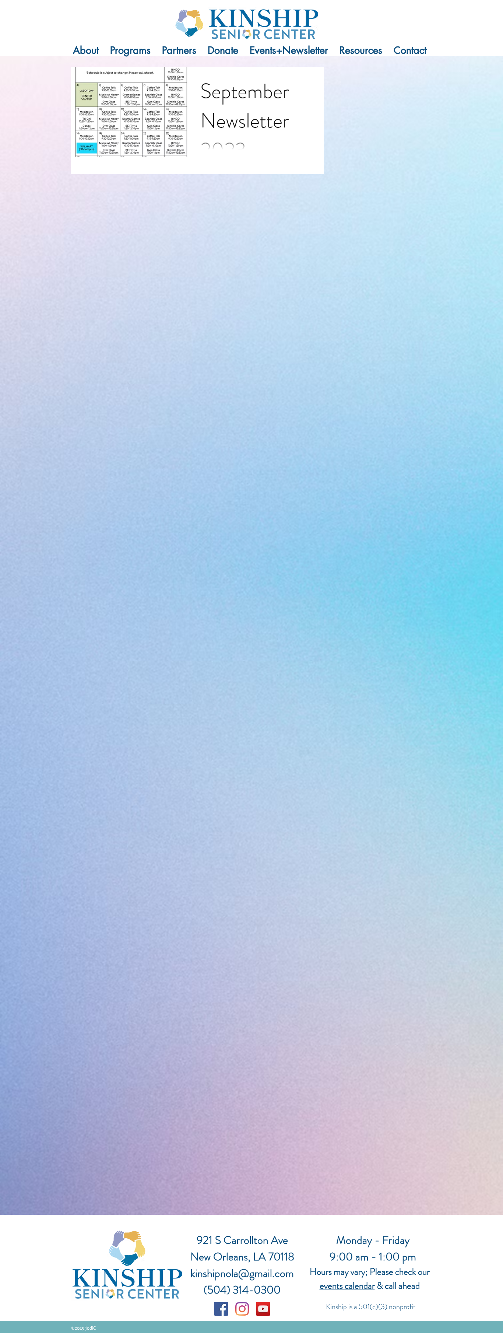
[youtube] (263, 1309)
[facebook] (221, 1309)
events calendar (347, 1285)
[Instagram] (242, 1309)
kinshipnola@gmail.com (242, 1273)
